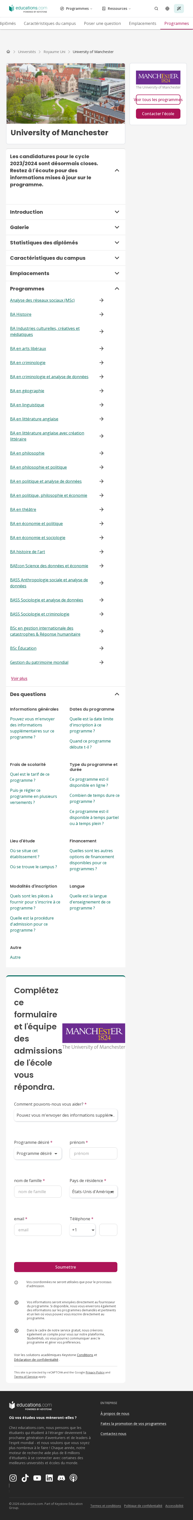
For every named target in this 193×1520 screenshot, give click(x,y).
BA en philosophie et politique (38, 467)
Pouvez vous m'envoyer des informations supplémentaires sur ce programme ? (32, 728)
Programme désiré (33, 1142)
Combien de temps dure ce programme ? (95, 798)
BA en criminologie (27, 362)
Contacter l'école (158, 113)
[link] (93, 51)
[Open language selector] (167, 8)
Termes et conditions (105, 1506)
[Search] (156, 8)
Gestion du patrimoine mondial (39, 662)
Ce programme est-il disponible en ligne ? (89, 782)
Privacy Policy (95, 1372)
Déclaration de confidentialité (36, 1359)
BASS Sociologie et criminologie (39, 614)
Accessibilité (174, 1506)
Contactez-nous (113, 1433)
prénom (79, 1142)
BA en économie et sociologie (37, 537)
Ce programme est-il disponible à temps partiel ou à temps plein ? (94, 817)
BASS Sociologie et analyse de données (46, 600)
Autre (15, 957)
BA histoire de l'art (27, 551)
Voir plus (19, 678)
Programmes (77, 8)
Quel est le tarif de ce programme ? (30, 777)
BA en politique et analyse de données (46, 481)
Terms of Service (26, 1376)
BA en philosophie (27, 453)
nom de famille (29, 1180)
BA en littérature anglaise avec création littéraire (47, 436)
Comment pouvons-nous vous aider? (50, 1104)
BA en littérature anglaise (34, 419)
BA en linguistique (27, 405)
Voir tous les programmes (158, 99)
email (20, 1219)
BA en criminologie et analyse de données (49, 376)
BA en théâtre (23, 509)
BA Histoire (20, 314)
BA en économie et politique (36, 523)
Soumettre (65, 1267)
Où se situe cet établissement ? (24, 853)
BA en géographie (27, 391)
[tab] (50, 23)
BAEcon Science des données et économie (49, 566)
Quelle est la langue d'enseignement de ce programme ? (90, 902)
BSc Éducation (23, 648)
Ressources (117, 8)
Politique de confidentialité (143, 1506)
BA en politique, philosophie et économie (48, 495)
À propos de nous (115, 1413)
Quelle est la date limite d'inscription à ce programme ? (91, 725)
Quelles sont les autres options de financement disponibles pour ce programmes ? (92, 860)
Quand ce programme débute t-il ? (90, 744)
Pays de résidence (88, 1180)
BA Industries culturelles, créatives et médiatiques (45, 331)
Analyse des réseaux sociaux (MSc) (42, 300)
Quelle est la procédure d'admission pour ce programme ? (32, 924)
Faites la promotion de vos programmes (133, 1423)
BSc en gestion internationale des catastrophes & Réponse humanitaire (45, 631)
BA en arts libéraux (28, 348)
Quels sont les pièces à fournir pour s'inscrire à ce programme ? (35, 902)
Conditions (85, 1355)
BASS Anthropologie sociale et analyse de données (49, 583)
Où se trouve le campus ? (33, 867)
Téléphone (81, 1219)
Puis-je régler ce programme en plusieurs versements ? (33, 796)
